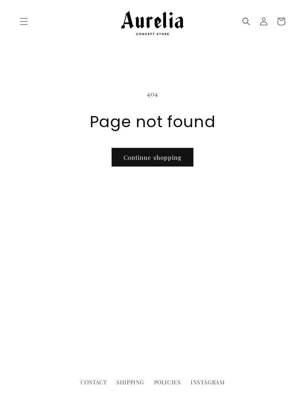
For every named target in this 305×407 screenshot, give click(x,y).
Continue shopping (152, 157)
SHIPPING (130, 382)
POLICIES (167, 382)
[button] (24, 21)
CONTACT (94, 382)
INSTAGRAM (207, 382)
